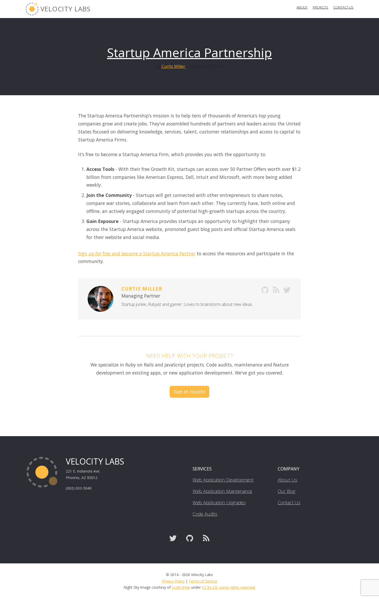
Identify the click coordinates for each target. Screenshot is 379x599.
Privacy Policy (173, 581)
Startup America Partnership (189, 52)
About (302, 7)
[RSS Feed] (206, 538)
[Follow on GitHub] (189, 538)
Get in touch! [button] (189, 391)
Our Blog (286, 491)
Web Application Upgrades (219, 502)
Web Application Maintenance (222, 491)
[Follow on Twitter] (173, 538)
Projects (320, 7)
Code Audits (205, 514)
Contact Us (343, 7)
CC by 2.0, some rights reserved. (229, 587)
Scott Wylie (181, 587)
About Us (287, 480)
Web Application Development (223, 480)
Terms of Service (203, 581)
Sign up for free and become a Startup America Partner (136, 253)
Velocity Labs (64, 8)
